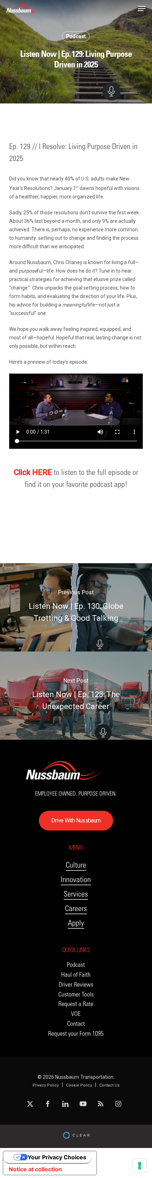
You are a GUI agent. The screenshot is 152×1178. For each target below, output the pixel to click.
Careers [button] (76, 908)
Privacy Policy (46, 1085)
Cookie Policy (79, 1085)
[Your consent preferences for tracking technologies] (139, 1165)
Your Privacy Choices (57, 1157)
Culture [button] (76, 865)
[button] (142, 8)
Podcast (76, 36)
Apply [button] (76, 923)
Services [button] (76, 894)
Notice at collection (35, 1169)
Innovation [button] (76, 879)
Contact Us (109, 1085)
